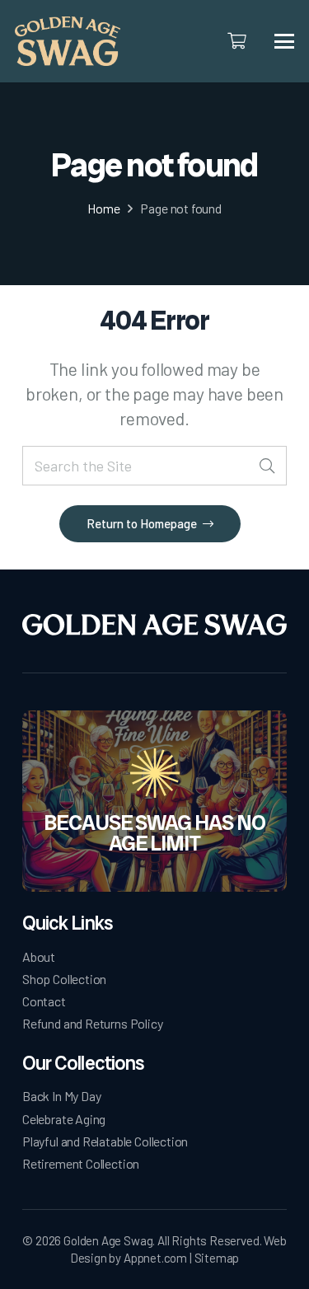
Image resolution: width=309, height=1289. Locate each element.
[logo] (67, 41)
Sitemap (217, 1257)
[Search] (266, 466)
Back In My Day (61, 1096)
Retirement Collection (80, 1163)
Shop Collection (64, 979)
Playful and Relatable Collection (105, 1141)
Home (103, 208)
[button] (285, 41)
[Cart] (237, 41)
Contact (44, 1001)
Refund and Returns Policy (92, 1023)
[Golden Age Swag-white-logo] (154, 625)
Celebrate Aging (63, 1119)
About (38, 956)
